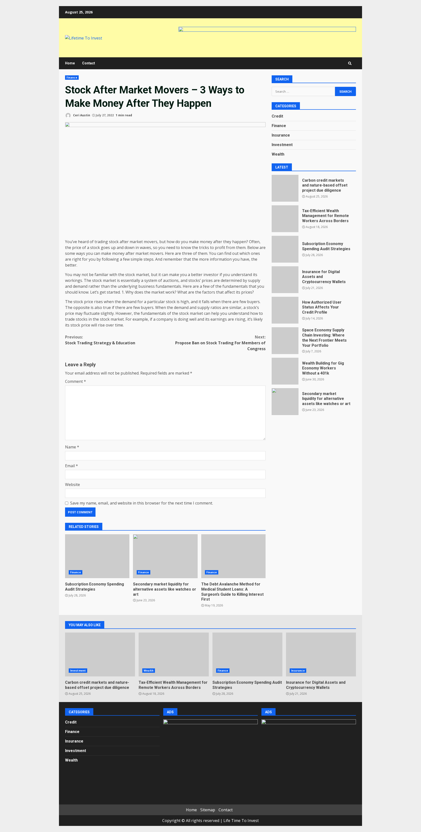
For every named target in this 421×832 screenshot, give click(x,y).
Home (70, 63)
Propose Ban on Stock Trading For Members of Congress (220, 342)
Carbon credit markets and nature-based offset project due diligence (285, 188)
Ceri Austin (81, 115)
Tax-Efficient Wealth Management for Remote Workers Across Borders (285, 218)
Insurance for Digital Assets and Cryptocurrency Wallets (285, 279)
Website (72, 484)
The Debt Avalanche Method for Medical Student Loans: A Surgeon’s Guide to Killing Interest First (233, 556)
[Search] (350, 63)
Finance (72, 77)
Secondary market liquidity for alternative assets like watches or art (165, 556)
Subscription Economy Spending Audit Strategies (97, 556)
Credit (277, 116)
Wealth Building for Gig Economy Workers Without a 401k (285, 371)
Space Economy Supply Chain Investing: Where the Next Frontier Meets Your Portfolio (285, 340)
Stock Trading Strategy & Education (100, 340)
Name (72, 447)
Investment (282, 145)
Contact (88, 63)
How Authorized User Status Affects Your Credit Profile (285, 310)
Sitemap (207, 809)
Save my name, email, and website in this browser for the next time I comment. (141, 503)
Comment (75, 381)
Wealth (278, 154)
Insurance (281, 135)
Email (71, 465)
